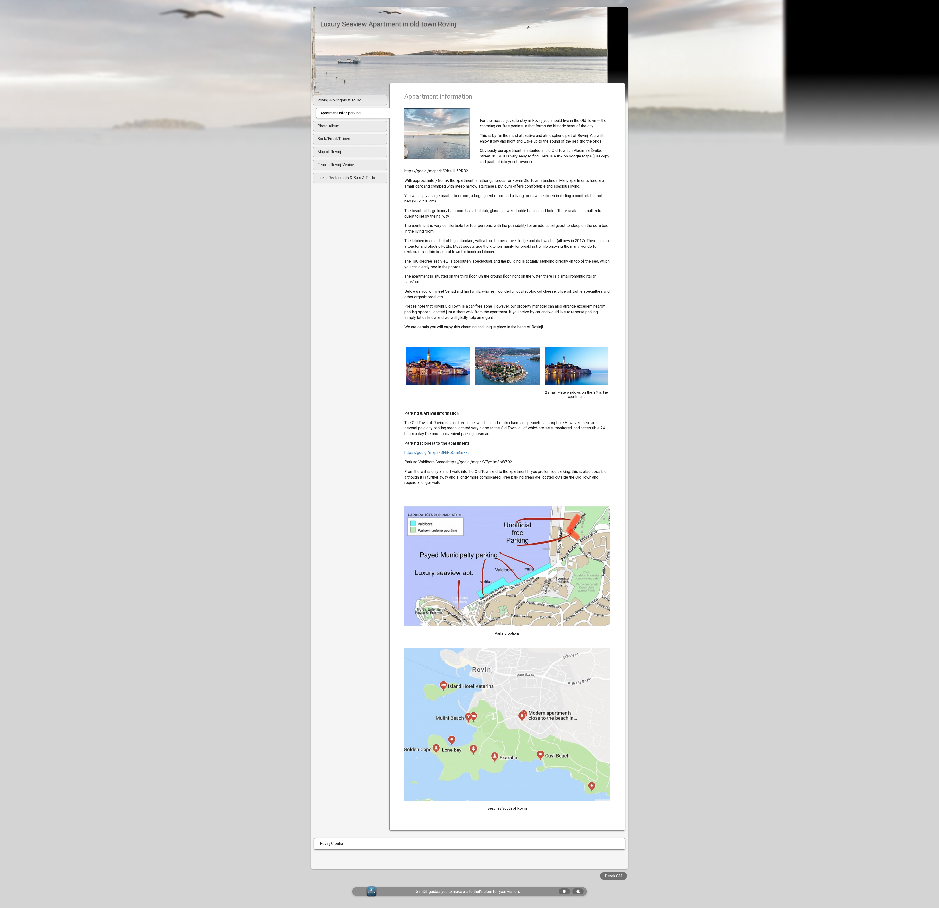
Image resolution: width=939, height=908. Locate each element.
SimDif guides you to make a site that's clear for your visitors (468, 891)
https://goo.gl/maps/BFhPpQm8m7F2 (437, 452)
